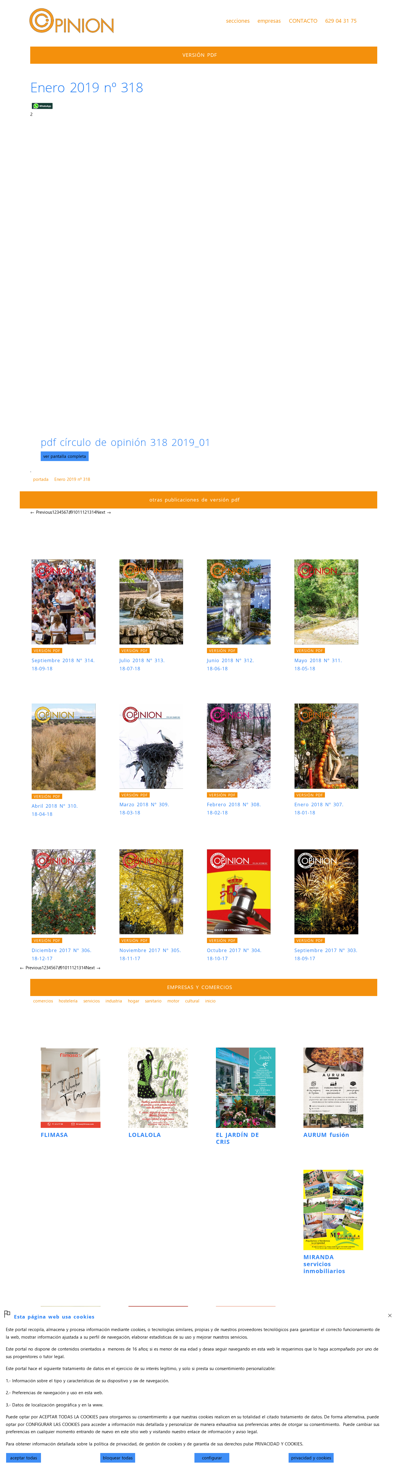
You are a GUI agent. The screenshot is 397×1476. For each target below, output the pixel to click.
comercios (43, 1001)
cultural (192, 1001)
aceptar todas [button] (23, 1458)
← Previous (41, 512)
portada (41, 479)
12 (84, 512)
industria (113, 1001)
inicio (210, 1001)
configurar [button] (212, 1458)
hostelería (68, 1001)
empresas (269, 20)
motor (173, 1001)
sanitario (153, 1001)
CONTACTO (303, 20)
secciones (238, 20)
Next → (103, 512)
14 (94, 512)
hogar (133, 1001)
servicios (91, 1001)
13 (89, 512)
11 (80, 512)
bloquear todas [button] (118, 1458)
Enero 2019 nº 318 (72, 479)
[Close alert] (390, 1314)
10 (75, 512)
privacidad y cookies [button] (311, 1458)
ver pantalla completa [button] (64, 456)
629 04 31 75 (341, 20)
